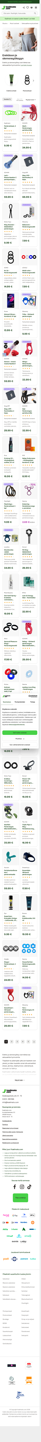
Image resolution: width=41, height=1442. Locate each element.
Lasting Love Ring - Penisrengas (29, 688)
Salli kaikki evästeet (20, 733)
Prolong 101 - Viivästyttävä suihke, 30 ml (9, 460)
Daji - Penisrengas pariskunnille (27, 411)
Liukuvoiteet (7, 1335)
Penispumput (7, 1311)
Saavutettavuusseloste (9, 1139)
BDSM (5, 1323)
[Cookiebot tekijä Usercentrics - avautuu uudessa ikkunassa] (28, 696)
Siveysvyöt (25, 1315)
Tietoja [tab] (32, 702)
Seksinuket (25, 1327)
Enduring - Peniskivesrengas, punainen (28, 506)
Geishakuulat (7, 1343)
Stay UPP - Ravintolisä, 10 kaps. (27, 177)
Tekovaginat (25, 1295)
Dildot (23, 1279)
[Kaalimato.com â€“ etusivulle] (9, 1091)
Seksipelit (24, 1335)
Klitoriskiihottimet (28, 1287)
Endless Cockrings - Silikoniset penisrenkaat (9, 782)
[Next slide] (33, 80)
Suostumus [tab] (7, 702)
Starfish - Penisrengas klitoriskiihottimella (10, 828)
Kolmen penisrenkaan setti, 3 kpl (9, 689)
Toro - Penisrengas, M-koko (28, 1010)
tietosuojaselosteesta (17, 724)
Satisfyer (24, 1291)
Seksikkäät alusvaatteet (10, 1299)
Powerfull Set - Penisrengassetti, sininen (28, 964)
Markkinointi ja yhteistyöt (10, 1143)
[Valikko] (36, 8)
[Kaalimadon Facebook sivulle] (15, 1186)
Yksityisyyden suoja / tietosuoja (12, 1132)
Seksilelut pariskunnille (10, 1291)
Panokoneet (25, 1331)
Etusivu (5, 23)
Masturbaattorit (27, 1299)
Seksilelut (6, 1279)
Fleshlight (25, 1303)
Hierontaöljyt (7, 1339)
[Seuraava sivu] (34, 1041)
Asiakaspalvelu (7, 1121)
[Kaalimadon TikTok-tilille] (29, 1186)
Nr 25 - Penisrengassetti (10, 272)
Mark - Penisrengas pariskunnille (27, 128)
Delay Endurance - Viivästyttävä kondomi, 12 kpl (28, 460)
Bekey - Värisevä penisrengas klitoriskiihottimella (28, 645)
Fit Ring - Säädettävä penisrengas (27, 552)
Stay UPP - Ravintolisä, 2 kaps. (9, 411)
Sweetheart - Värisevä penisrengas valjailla (9, 1011)
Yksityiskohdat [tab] (20, 702)
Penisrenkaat (7, 1315)
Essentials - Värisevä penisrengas (27, 872)
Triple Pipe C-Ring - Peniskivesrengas (28, 828)
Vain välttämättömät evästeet (20, 745)
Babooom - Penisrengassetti (28, 226)
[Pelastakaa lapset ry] (11, 1365)
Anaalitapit (25, 1311)
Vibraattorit (25, 1283)
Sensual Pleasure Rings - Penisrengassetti (10, 644)
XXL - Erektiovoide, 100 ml (28, 918)
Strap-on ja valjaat (27, 1319)
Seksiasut (6, 1295)
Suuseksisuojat (8, 1331)
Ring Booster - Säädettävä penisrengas (9, 227)
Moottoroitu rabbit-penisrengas (9, 552)
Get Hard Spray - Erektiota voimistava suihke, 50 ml (10, 599)
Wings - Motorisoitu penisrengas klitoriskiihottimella (28, 366)
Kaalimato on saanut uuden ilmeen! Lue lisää (20, 19)
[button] (35, 13)
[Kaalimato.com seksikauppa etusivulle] (10, 7)
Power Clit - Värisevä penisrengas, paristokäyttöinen (28, 783)
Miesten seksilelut (9, 1283)
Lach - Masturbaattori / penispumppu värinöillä (10, 178)
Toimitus (5, 1124)
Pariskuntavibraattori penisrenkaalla (10, 872)
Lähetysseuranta (7, 1135)
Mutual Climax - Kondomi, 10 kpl (10, 315)
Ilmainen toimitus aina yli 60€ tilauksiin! (20, 2)
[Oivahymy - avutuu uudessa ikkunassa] (29, 1380)
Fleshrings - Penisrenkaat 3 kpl (9, 506)
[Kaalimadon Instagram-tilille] (22, 1186)
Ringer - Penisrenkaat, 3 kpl (10, 964)
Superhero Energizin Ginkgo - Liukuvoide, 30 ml (10, 919)
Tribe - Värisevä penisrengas (28, 315)
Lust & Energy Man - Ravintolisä (28, 597)
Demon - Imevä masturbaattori (10, 363)
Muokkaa (19, 739)
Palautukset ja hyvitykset (10, 1128)
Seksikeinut (25, 1323)
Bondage (6, 1319)
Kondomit (6, 1327)
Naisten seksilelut (9, 1287)
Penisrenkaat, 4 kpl (10, 127)
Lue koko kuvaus (26, 65)
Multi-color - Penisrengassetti (28, 272)
